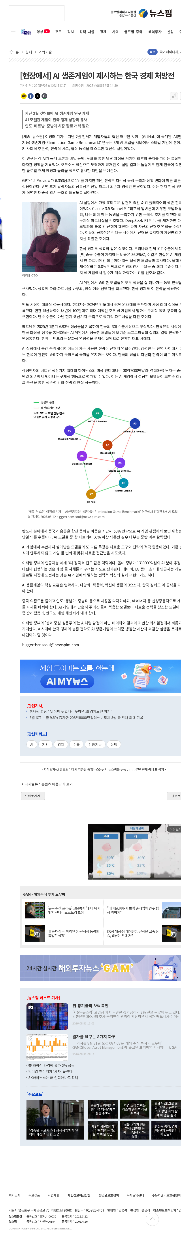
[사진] (47, 1016)
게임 (45, 744)
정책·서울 (86, 31)
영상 (40, 31)
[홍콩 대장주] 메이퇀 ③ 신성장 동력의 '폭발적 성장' (73, 933)
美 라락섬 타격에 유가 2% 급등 (51, 1065)
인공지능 (95, 744)
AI (31, 744)
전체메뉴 (13, 32)
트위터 (37, 96)
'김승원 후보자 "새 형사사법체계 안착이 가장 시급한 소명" (53, 1132)
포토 (58, 31)
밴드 (44, 96)
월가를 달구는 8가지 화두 (94, 1036)
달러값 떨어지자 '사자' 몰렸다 (50, 1071)
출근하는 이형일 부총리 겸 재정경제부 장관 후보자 (103, 1109)
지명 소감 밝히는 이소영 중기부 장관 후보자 (134, 1109)
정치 (70, 31)
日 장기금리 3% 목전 (90, 1005)
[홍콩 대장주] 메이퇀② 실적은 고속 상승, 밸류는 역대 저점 (133, 933)
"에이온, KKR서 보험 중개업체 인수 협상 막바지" (133, 910)
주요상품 (34, 1195)
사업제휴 (53, 1195)
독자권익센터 (135, 1195)
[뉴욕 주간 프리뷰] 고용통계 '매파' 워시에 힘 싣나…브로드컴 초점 (73, 910)
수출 (76, 744)
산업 (170, 31)
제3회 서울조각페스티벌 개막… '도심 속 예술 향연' (103, 1130)
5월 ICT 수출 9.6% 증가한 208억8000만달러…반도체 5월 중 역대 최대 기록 (86, 717)
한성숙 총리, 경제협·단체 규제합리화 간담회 (166, 1130)
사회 (115, 31)
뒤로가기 (34, 796)
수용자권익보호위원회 (166, 1195)
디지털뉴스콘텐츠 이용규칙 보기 (49, 784)
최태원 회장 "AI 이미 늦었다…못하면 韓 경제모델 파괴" (71, 711)
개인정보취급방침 (79, 1195)
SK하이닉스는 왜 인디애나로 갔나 (53, 1077)
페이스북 (31, 96)
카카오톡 (24, 96)
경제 (103, 31)
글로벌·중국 (133, 31)
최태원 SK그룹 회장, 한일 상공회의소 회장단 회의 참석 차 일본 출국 (166, 1109)
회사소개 (14, 1195)
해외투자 (155, 31)
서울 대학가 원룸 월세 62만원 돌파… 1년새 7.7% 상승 (134, 1130)
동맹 (114, 744)
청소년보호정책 (109, 1195)
